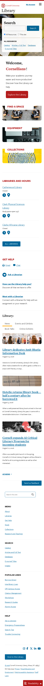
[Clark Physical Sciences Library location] (8, 215)
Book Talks (9, 328)
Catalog (7, 45)
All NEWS (6, 474)
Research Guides (11, 602)
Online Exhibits (26, 328)
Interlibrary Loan (11, 584)
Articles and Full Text (13, 552)
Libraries (8, 515)
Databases (32, 45)
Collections (9, 529)
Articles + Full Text (19, 45)
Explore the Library (17, 94)
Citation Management (13, 593)
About (7, 511)
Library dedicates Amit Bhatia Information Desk (21, 351)
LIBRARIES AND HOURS (16, 181)
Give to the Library (15, 656)
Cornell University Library (8, 11)
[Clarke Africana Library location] (8, 232)
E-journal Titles (11, 48)
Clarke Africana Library (13, 224)
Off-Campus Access (12, 588)
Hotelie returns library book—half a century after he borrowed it (21, 395)
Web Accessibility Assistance (24, 672)
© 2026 (7, 665)
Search (10, 22)
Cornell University (10, 5)
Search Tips (9, 629)
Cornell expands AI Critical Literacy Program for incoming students (19, 441)
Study (7, 524)
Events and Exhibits (24, 323)
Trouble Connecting (12, 634)
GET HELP (8, 259)
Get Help (8, 520)
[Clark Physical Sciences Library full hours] (4, 215)
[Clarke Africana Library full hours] (4, 232)
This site (23, 34)
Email (8, 265)
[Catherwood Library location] (8, 195)
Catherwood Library (12, 187)
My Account (30, 4)
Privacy (17, 669)
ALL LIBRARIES (11, 243)
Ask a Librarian (10, 620)
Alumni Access (10, 606)
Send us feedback (31, 483)
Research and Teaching (13, 533)
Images (7, 565)
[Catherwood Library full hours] (4, 195)
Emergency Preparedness (15, 625)
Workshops (9, 597)
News (7, 323)
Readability (33, 683)
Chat (18, 265)
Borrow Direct (10, 579)
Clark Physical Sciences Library (13, 205)
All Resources (11, 34)
